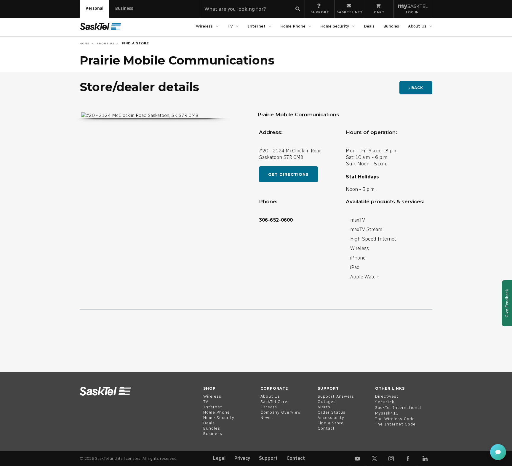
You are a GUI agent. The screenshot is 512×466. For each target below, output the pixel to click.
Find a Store (135, 43)
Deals (369, 26)
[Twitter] (374, 458)
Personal (94, 8)
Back (416, 88)
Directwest (387, 396)
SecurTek (384, 401)
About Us (417, 26)
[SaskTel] (100, 26)
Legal (219, 458)
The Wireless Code (395, 418)
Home (84, 43)
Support (268, 458)
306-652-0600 (276, 220)
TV (230, 26)
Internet (256, 26)
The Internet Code (395, 424)
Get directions (288, 174)
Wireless (204, 26)
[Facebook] (408, 458)
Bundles (391, 26)
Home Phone (292, 26)
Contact (296, 458)
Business (124, 8)
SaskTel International (398, 407)
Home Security (334, 26)
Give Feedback (506, 303)
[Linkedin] (424, 458)
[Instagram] (391, 458)
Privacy (242, 458)
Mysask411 (387, 413)
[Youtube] (357, 458)
